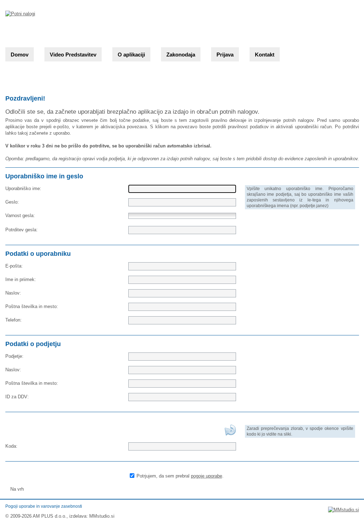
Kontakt (264, 55)
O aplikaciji (131, 55)
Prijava (225, 55)
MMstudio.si (101, 516)
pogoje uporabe (206, 476)
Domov (19, 55)
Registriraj (214, 489)
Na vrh (16, 489)
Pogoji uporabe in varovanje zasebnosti (43, 506)
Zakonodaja (180, 55)
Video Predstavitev (73, 55)
